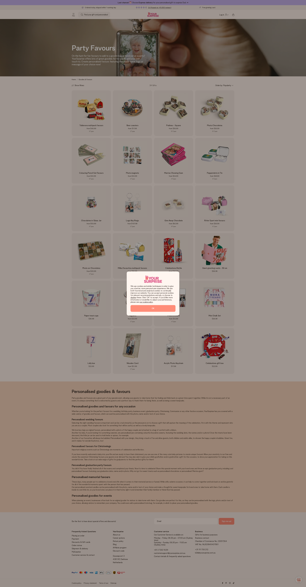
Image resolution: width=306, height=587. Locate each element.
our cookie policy (146, 302)
